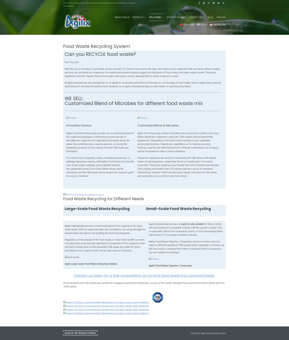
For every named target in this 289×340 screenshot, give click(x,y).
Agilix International (80, 333)
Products (137, 17)
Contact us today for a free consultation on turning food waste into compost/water (144, 275)
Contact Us (195, 17)
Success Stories (176, 17)
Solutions (155, 17)
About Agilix (122, 17)
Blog (210, 17)
